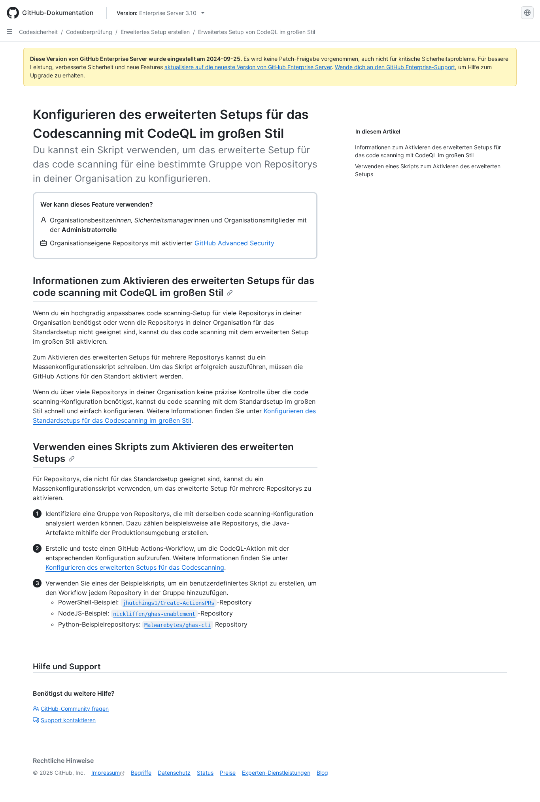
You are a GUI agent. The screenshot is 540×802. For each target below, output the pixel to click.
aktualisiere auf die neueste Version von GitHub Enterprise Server (248, 67)
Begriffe (141, 772)
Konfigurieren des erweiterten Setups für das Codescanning (134, 567)
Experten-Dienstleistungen (276, 772)
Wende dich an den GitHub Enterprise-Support (395, 67)
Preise (228, 772)
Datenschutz (174, 772)
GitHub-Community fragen (75, 708)
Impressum (105, 772)
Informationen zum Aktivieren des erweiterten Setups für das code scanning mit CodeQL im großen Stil (173, 286)
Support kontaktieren (68, 720)
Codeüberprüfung (89, 31)
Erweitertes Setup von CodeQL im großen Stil (256, 31)
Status (205, 772)
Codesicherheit (38, 31)
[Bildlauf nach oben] (523, 785)
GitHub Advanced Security (234, 243)
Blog (322, 772)
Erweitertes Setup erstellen (155, 31)
